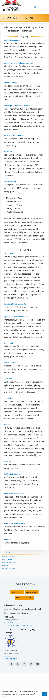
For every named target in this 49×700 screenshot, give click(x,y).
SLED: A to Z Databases (13, 474)
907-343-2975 (8, 622)
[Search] (35, 7)
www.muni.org (9, 656)
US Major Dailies (10, 181)
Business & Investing (9, 562)
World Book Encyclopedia (14, 494)
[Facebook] (11, 664)
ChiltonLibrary (9, 253)
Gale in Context (10, 362)
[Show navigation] (44, 7)
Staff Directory (26, 625)
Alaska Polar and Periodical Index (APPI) (19, 63)
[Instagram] (24, 664)
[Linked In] (31, 664)
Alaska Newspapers (12, 40)
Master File (8, 152)
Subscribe (18, 592)
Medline (7, 425)
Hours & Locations (12, 625)
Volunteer (32, 592)
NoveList (7, 461)
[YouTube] (37, 664)
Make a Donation (25, 598)
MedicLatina (8, 398)
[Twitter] (18, 664)
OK (45, 694)
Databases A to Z (8, 556)
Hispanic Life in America (13, 135)
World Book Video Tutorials (15, 523)
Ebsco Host (8, 343)
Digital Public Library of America (16, 317)
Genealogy (6, 565)
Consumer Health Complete (15, 304)
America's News (10, 83)
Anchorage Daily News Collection (17, 106)
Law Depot (8, 379)
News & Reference (8, 568)
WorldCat (7, 539)
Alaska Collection (8, 559)
